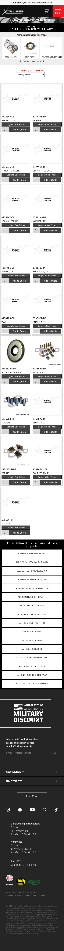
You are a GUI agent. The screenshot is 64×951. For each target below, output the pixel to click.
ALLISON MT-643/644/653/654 (32, 614)
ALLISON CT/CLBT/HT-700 (32, 623)
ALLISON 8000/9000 (32, 649)
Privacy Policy (31, 892)
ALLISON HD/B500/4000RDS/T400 (32, 588)
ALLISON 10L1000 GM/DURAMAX (32, 562)
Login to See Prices (16, 124)
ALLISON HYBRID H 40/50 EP (32, 597)
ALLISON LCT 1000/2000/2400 (32, 571)
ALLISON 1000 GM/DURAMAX (32, 553)
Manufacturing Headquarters (25, 823)
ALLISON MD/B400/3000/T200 (32, 579)
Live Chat (32, 796)
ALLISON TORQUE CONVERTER (32, 683)
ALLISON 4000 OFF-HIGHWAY (32, 675)
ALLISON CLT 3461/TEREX (32, 666)
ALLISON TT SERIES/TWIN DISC (32, 657)
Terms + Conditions (14, 892)
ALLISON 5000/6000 (32, 640)
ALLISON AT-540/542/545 (32, 605)
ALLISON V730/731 (32, 631)
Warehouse (16, 841)
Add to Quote (19, 129)
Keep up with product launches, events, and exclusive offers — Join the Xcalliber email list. (22, 743)
